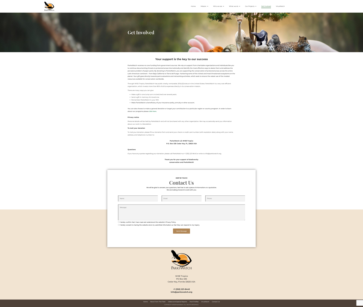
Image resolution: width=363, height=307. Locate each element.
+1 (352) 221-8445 (190, 153)
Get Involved (266, 6)
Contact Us (216, 302)
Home (193, 6)
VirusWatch (280, 6)
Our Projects (249, 6)
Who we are (217, 6)
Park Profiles (194, 302)
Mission (203, 6)
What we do (233, 6)
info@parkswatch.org (213, 153)
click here (152, 111)
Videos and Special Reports (177, 302)
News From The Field (157, 302)
